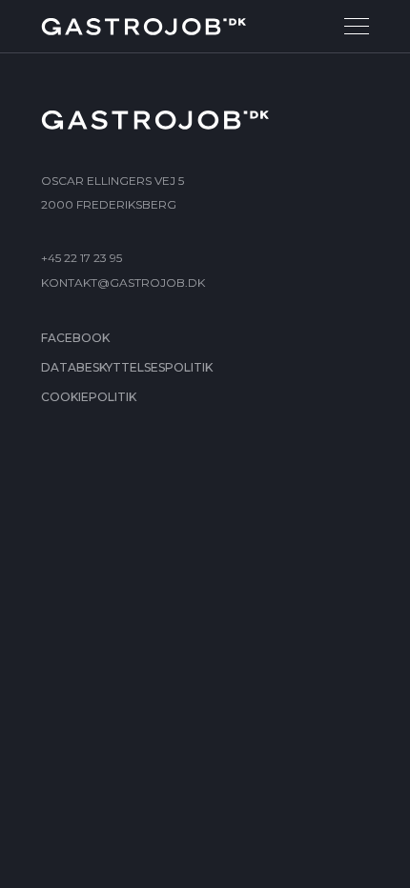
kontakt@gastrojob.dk (123, 282)
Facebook (75, 338)
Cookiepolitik (88, 397)
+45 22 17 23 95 (81, 258)
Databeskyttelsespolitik (127, 367)
